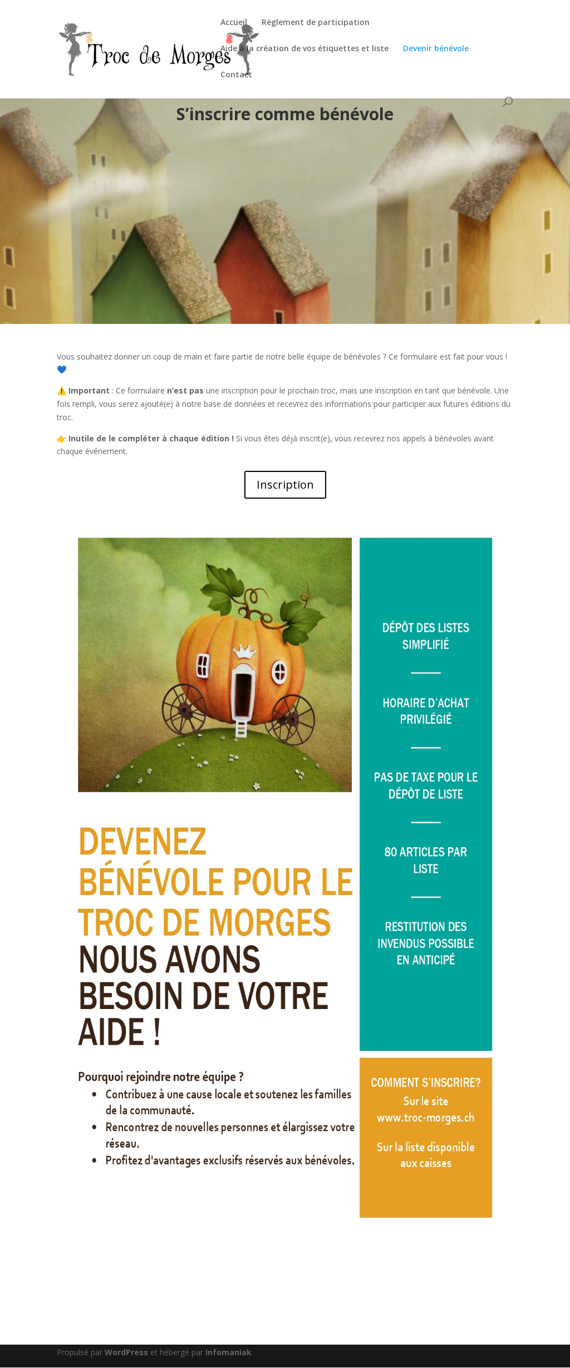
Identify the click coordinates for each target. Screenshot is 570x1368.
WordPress (126, 1352)
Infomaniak (228, 1352)
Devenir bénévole (436, 49)
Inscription (285, 484)
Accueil (233, 22)
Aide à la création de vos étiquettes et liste (304, 49)
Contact (236, 75)
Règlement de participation (316, 22)
